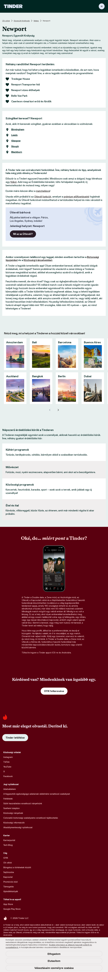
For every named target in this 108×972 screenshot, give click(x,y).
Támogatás (8, 886)
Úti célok (6, 20)
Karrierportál (9, 840)
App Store (8, 904)
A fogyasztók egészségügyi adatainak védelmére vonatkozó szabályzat (36, 793)
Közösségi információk (14, 822)
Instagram (8, 757)
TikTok (6, 761)
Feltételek (8, 798)
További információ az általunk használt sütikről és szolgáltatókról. (49, 946)
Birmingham (17, 129)
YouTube (7, 766)
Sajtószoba (8, 872)
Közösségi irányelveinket (38, 260)
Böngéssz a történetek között (17, 867)
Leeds (14, 135)
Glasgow (16, 141)
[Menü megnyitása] (102, 6)
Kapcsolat (8, 877)
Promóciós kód (10, 881)
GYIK (5, 857)
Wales (36, 20)
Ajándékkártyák (10, 891)
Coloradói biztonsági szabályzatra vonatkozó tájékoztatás (30, 817)
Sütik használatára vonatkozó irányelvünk (22, 803)
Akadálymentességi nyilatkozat (17, 827)
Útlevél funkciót (42, 196)
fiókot (13, 182)
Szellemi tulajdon (11, 808)
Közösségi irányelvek (13, 813)
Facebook (8, 776)
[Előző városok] (49, 409)
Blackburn (16, 152)
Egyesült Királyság (22, 20)
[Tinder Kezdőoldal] (13, 6)
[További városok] (58, 409)
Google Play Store (12, 908)
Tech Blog (8, 845)
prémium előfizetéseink (76, 196)
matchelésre (43, 191)
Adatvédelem (9, 789)
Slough (15, 146)
